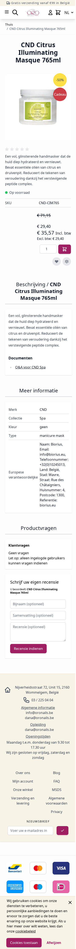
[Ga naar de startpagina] (32, 12)
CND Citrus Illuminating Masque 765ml (37, 29)
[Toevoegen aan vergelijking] (66, 261)
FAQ (56, 781)
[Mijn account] (50, 12)
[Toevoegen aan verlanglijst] (56, 261)
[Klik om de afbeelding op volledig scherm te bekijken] (38, 107)
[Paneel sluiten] (70, 902)
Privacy (56, 811)
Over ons (23, 772)
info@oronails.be (39, 712)
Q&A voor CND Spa (30, 367)
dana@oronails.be (39, 717)
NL (66, 12)
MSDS (56, 789)
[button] (17, 149)
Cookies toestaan (24, 942)
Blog (56, 772)
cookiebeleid (25, 931)
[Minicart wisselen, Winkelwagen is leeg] (58, 12)
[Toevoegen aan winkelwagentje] (64, 249)
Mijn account (22, 781)
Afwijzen (54, 942)
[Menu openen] (7, 12)
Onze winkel (23, 789)
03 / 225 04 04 (42, 700)
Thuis (9, 24)
